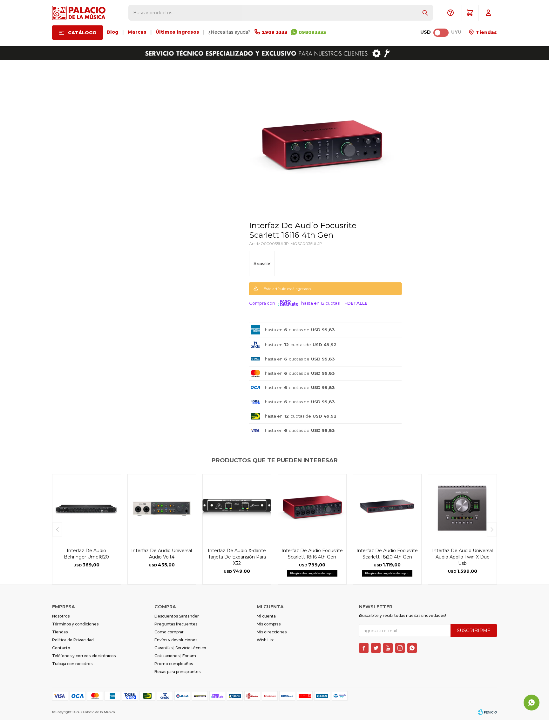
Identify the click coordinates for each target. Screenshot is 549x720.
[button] (425, 13)
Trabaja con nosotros (72, 663)
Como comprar (169, 632)
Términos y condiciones (75, 624)
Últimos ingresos (177, 32)
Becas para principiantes (177, 671)
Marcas (137, 32)
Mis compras (269, 624)
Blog (113, 32)
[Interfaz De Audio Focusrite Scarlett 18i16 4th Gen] (312, 508)
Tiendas (486, 32)
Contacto (61, 647)
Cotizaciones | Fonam (175, 655)
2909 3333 (274, 32)
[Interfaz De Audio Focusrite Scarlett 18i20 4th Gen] (387, 508)
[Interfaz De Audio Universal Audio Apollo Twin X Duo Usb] (462, 508)
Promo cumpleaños (173, 663)
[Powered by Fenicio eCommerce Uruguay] (487, 712)
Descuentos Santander (176, 616)
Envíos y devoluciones (175, 639)
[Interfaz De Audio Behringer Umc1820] (86, 508)
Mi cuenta (266, 616)
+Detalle (356, 303)
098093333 (312, 32)
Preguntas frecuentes (175, 624)
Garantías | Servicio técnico (180, 647)
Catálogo (82, 33)
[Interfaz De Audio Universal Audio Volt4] (161, 508)
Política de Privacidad (73, 639)
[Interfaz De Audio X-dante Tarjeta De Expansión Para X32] (236, 508)
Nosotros (61, 616)
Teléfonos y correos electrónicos (84, 655)
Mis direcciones (272, 632)
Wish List (265, 639)
